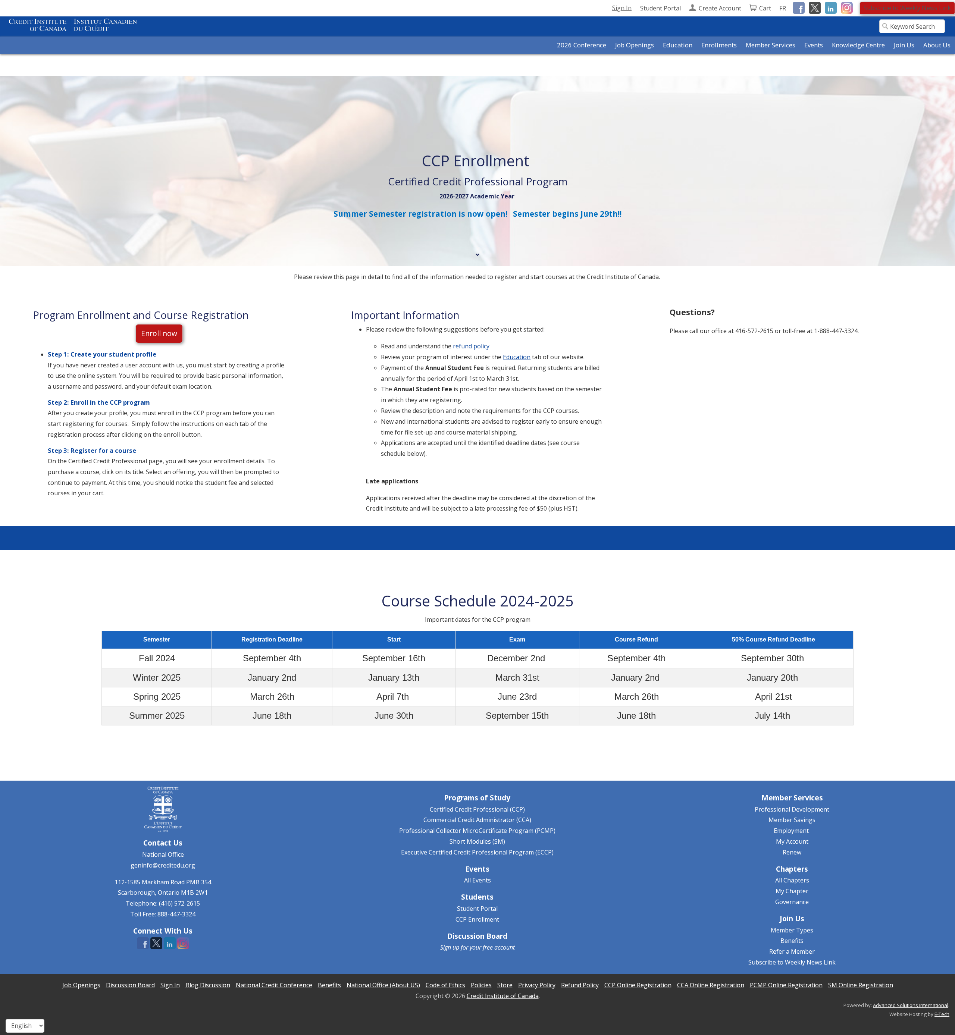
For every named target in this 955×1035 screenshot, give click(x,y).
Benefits (792, 941)
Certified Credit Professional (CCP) (477, 809)
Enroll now (159, 333)
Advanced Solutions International (910, 1005)
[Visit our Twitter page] (813, 7)
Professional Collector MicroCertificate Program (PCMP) (477, 831)
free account (499, 947)
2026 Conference (581, 45)
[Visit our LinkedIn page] (829, 7)
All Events (477, 880)
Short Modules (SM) (477, 841)
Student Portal (477, 908)
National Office (163, 854)
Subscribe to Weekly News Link (907, 8)
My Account (792, 841)
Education (516, 357)
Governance (792, 902)
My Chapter (792, 891)
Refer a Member (792, 951)
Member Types (792, 930)
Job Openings (634, 45)
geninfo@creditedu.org (163, 865)
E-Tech (941, 1014)
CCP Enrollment (477, 919)
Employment (791, 831)
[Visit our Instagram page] (845, 7)
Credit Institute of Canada (503, 996)
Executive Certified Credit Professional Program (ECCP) (477, 852)
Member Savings (791, 820)
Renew (792, 852)
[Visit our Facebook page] (797, 7)
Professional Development (792, 809)
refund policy (471, 346)
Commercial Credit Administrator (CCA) (477, 820)
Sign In (622, 8)
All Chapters (792, 880)
